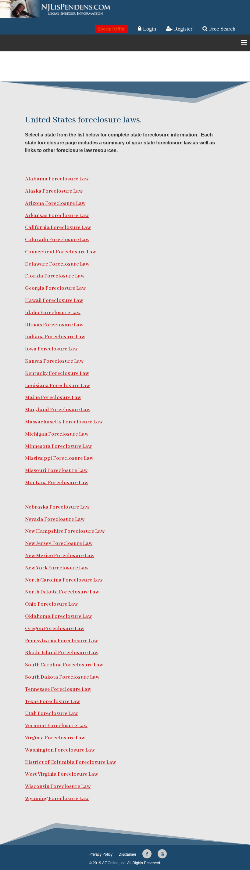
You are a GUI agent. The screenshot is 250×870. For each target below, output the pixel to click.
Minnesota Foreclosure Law (58, 446)
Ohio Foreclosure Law (51, 604)
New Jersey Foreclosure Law (58, 543)
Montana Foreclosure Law (56, 483)
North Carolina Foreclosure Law (64, 580)
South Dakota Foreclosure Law (62, 677)
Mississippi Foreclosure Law (59, 458)
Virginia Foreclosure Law (55, 738)
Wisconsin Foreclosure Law (58, 786)
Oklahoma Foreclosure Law (58, 616)
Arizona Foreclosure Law (55, 203)
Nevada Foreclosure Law (54, 519)
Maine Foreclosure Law (53, 397)
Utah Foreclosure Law (51, 713)
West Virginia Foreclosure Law (61, 774)
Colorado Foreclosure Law (57, 240)
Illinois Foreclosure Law (54, 325)
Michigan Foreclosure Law (56, 434)
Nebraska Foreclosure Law (57, 507)
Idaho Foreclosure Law (52, 313)
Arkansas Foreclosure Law (57, 215)
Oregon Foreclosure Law (54, 628)
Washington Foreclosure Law (60, 750)
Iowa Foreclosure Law (51, 349)
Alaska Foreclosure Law (54, 191)
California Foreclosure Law (58, 227)
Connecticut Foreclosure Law (60, 252)
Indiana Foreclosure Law (55, 337)
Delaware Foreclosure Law (57, 264)
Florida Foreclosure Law (54, 276)
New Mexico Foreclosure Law (59, 556)
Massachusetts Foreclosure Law (64, 422)
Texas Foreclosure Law (52, 701)
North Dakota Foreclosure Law (62, 592)
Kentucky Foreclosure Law (57, 373)
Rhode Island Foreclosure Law (61, 653)
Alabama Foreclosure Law (57, 179)
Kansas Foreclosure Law (54, 361)
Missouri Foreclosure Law (56, 470)
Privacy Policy (100, 854)
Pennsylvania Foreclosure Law (61, 641)
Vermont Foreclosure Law (56, 726)
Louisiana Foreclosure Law (57, 385)
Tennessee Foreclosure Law (58, 689)
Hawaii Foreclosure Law (54, 300)
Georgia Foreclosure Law (55, 288)
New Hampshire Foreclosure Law (65, 531)
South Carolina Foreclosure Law (64, 665)
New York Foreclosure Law (56, 568)
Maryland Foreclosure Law (57, 410)
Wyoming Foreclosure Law (57, 799)
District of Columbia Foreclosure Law (70, 762)
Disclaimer (127, 854)
